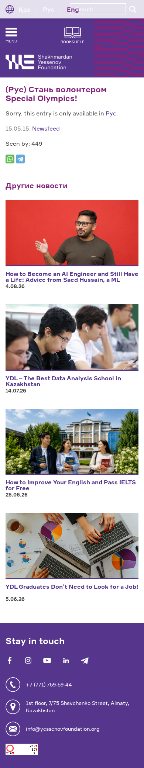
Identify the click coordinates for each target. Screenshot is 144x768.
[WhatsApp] (10, 159)
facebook (9, 660)
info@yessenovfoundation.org (63, 729)
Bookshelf (72, 41)
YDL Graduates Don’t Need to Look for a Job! (72, 586)
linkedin (66, 660)
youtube (47, 660)
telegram (85, 660)
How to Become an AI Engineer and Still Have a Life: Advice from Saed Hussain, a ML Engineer (72, 279)
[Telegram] (20, 159)
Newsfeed (46, 128)
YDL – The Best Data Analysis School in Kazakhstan (63, 381)
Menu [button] (11, 41)
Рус (111, 113)
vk (28, 660)
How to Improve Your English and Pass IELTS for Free (71, 485)
